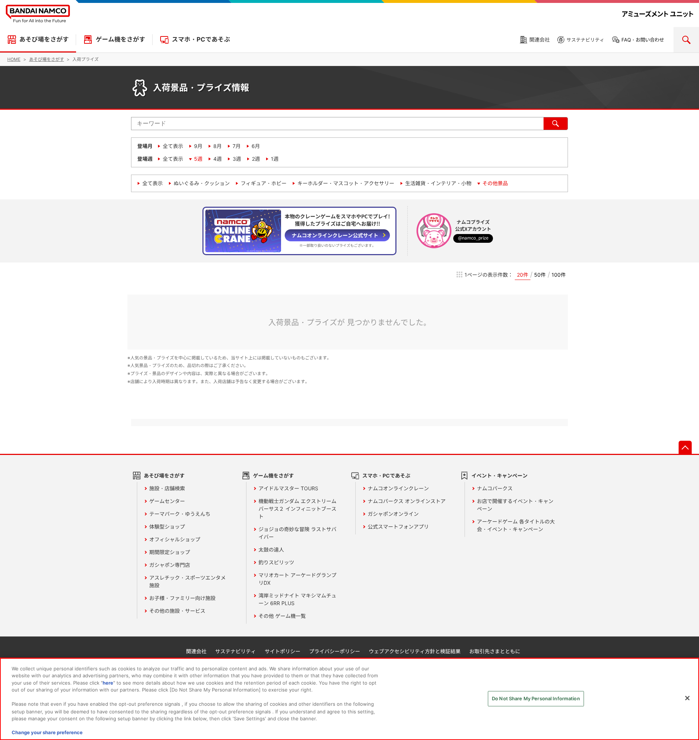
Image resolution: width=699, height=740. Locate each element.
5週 (198, 159)
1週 (275, 159)
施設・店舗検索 (167, 488)
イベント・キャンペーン (499, 475)
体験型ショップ (167, 526)
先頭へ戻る (685, 447)
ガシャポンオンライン (393, 514)
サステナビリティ (585, 40)
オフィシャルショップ (174, 539)
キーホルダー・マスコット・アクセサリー (345, 183)
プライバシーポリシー (334, 651)
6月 (256, 146)
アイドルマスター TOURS (288, 488)
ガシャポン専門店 (169, 565)
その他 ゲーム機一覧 (282, 616)
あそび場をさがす (44, 39)
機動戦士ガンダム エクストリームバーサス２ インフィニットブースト (297, 508)
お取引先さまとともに (494, 651)
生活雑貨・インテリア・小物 (438, 183)
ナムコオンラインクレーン (398, 488)
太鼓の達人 (271, 549)
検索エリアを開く (686, 39)
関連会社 (539, 39)
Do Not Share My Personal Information (536, 698)
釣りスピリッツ (276, 562)
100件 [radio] (559, 275)
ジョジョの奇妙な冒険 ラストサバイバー (297, 533)
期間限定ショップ (169, 552)
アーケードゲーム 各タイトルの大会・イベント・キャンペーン (516, 525)
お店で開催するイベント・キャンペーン (515, 505)
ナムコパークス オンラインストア (407, 501)
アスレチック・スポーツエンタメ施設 (187, 581)
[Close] (687, 698)
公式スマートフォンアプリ (398, 526)
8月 (217, 146)
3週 (237, 159)
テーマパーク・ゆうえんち (179, 514)
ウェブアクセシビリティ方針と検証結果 (415, 651)
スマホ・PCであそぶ (201, 39)
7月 (237, 146)
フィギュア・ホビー (264, 183)
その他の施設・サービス (177, 611)
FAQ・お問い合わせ (642, 40)
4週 (217, 159)
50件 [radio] (540, 275)
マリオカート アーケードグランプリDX (297, 579)
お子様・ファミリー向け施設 (182, 598)
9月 (198, 146)
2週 (256, 159)
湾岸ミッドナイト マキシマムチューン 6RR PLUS (297, 599)
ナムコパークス (495, 488)
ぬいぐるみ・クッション (202, 183)
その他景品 (495, 183)
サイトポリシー (282, 651)
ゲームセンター (167, 501)
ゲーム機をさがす (120, 39)
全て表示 (173, 146)
